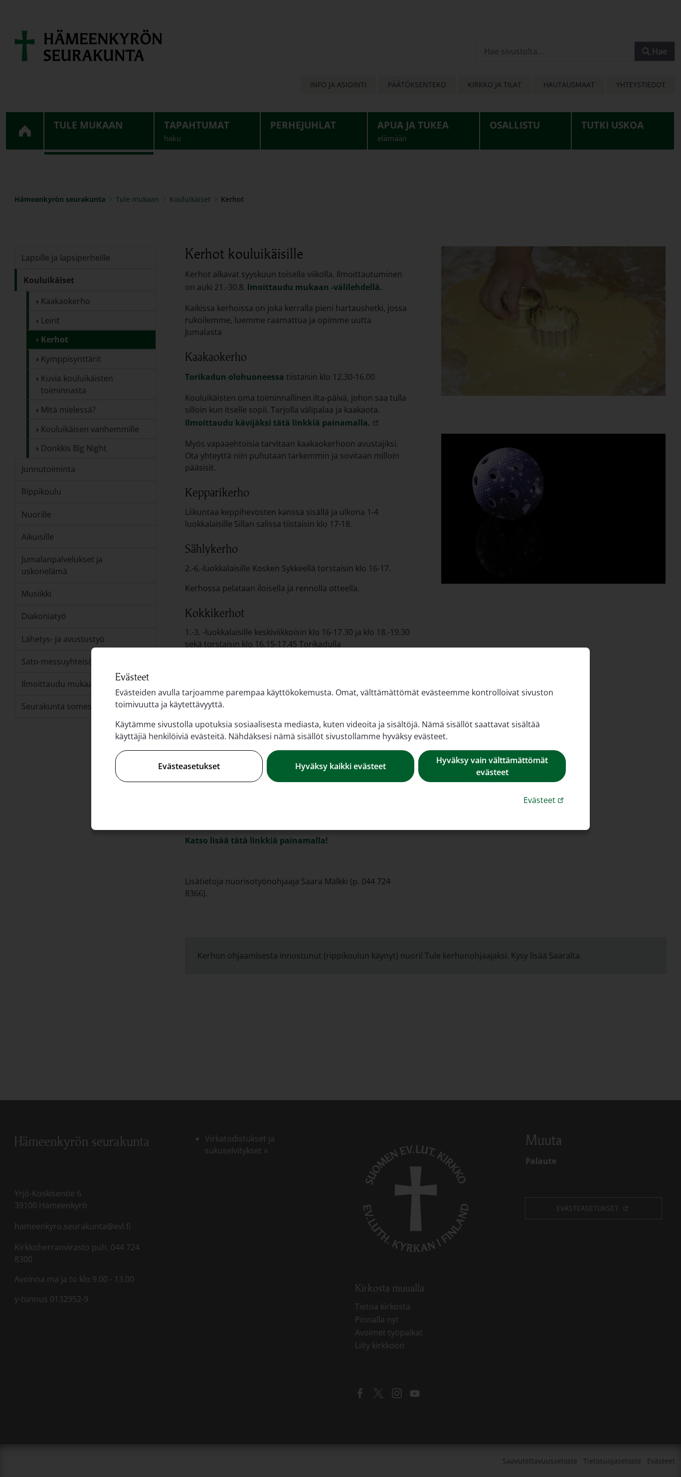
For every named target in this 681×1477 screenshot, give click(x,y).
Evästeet (544, 800)
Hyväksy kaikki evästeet (340, 766)
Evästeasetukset (189, 766)
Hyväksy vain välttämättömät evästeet (492, 766)
